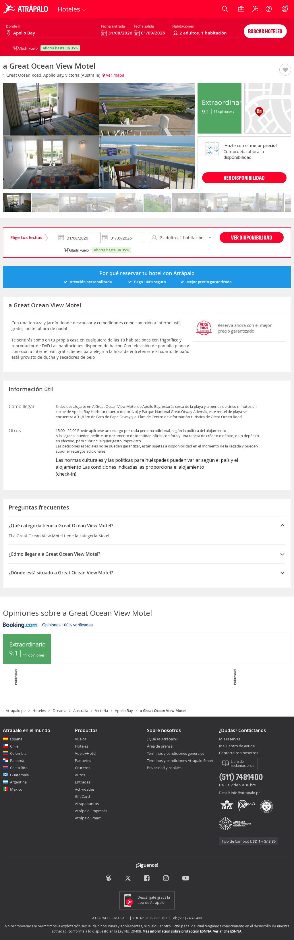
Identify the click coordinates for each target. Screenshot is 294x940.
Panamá (17, 760)
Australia (80, 710)
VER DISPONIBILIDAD (244, 177)
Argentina (18, 782)
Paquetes (83, 760)
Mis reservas (229, 739)
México (16, 789)
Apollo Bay (124, 710)
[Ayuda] (268, 8)
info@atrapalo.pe (245, 792)
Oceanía (59, 710)
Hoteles (39, 710)
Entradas (82, 782)
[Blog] (108, 878)
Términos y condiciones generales (175, 753)
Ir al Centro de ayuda (237, 746)
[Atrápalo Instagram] (166, 878)
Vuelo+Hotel (85, 753)
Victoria (101, 710)
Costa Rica (19, 767)
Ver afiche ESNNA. (227, 931)
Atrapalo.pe (16, 710)
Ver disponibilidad (251, 237)
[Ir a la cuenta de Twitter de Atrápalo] (128, 878)
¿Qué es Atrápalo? (162, 739)
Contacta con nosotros (238, 753)
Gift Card (82, 796)
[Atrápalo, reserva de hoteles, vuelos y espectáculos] (26, 9)
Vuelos (80, 739)
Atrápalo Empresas (91, 810)
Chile (14, 746)
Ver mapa (114, 75)
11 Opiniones (223, 111)
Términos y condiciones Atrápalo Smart (180, 760)
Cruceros (82, 767)
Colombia (18, 753)
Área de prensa (160, 746)
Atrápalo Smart (88, 818)
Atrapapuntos (87, 803)
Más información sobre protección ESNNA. (177, 931)
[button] (285, 70)
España (16, 739)
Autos (80, 774)
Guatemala (19, 774)
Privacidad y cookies (164, 767)
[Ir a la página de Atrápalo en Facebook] (147, 878)
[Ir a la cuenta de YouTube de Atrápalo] (185, 878)
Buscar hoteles (265, 31)
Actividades (84, 789)
